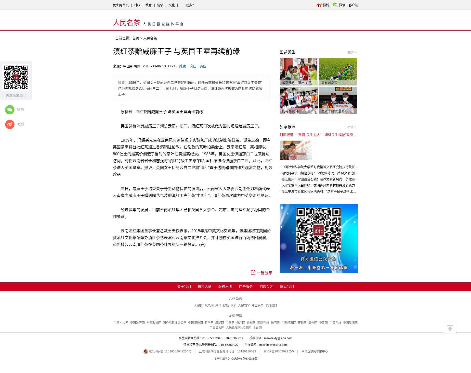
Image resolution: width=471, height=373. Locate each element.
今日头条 (257, 305)
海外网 (312, 323)
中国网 (230, 323)
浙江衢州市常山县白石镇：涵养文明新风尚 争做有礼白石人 (325, 179)
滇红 (192, 66)
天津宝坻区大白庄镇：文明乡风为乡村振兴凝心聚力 (318, 185)
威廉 (182, 66)
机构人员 (204, 287)
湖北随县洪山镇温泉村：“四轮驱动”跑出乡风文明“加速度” (322, 173)
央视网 (251, 323)
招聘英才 (266, 287)
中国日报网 (216, 327)
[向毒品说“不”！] (299, 100)
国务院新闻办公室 (174, 323)
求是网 (219, 323)
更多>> (352, 52)
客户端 (353, 5)
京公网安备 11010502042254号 (169, 351)
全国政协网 (153, 323)
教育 (148, 5)
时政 (137, 5)
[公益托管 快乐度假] (299, 71)
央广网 (240, 323)
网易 (233, 305)
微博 (326, 5)
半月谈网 (271, 305)
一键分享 (264, 273)
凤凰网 (209, 305)
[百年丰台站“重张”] (338, 100)
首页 (135, 38)
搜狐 (226, 305)
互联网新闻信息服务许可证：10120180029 (227, 351)
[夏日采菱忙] (338, 71)
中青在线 (335, 323)
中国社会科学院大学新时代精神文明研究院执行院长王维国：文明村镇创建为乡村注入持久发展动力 (352, 167)
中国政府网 (137, 323)
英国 (203, 66)
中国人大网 (121, 323)
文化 (172, 5)
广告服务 (246, 287)
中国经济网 (288, 323)
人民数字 (244, 305)
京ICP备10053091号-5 (279, 351)
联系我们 (287, 287)
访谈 (160, 5)
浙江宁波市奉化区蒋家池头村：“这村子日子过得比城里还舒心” (326, 191)
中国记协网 (195, 323)
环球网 (302, 323)
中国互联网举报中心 (314, 351)
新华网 (209, 323)
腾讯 (218, 305)
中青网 (323, 323)
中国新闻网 (350, 323)
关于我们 (184, 287)
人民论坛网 (233, 327)
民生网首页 (121, 5)
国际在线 (263, 323)
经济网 (246, 327)
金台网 (257, 327)
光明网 (275, 323)
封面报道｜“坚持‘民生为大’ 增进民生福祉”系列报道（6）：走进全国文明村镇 (339, 135)
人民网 (198, 305)
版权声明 (225, 287)
